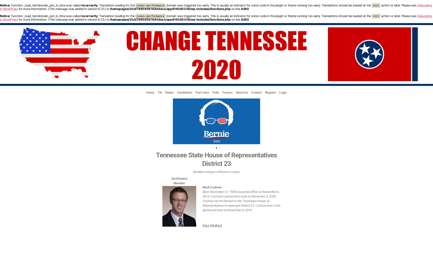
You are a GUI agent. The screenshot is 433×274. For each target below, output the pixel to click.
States (169, 92)
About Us (242, 92)
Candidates (184, 92)
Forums (227, 92)
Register (270, 92)
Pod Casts (202, 92)
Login (283, 92)
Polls (215, 92)
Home (150, 92)
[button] (5, 121)
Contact (256, 92)
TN (160, 92)
